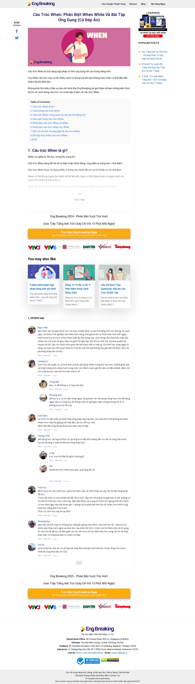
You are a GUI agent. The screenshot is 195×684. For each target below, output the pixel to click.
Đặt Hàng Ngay (158, 4)
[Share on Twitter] (16, 38)
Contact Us (115, 675)
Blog (143, 4)
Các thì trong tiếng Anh (76, 672)
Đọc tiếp (80, 199)
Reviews (133, 4)
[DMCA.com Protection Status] (110, 660)
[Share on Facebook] (16, 31)
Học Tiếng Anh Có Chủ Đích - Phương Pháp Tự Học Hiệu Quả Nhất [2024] (154, 55)
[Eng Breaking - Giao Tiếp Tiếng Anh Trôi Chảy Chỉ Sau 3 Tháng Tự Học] (41, 4)
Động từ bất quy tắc (96, 672)
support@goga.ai (119, 653)
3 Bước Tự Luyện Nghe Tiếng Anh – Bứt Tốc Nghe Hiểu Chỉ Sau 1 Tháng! (154, 79)
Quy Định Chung (82, 675)
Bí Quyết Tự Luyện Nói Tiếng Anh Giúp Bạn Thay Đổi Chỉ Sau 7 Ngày (153, 67)
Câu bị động (112, 672)
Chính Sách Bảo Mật (99, 675)
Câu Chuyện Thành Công (113, 4)
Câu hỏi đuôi (123, 672)
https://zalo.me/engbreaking (89, 653)
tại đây (110, 634)
